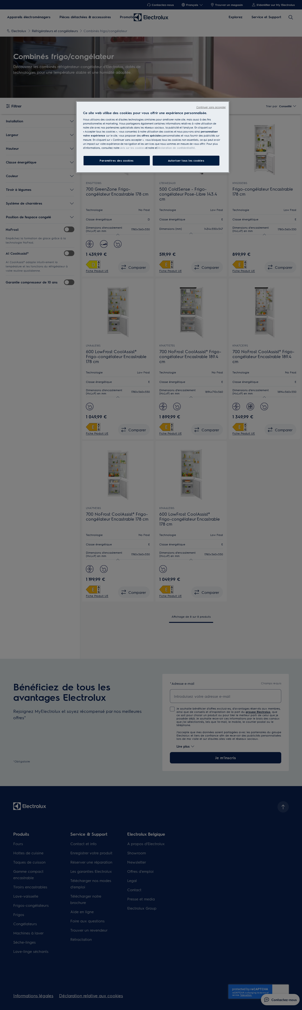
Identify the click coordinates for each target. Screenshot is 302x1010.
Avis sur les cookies (132, 148)
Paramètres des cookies (117, 160)
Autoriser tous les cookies (186, 160)
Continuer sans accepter (211, 107)
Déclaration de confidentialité (176, 148)
